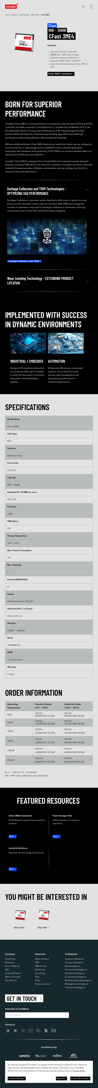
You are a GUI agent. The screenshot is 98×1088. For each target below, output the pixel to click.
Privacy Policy (79, 1071)
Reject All (60, 1079)
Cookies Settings (16, 1079)
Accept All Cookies (79, 1079)
